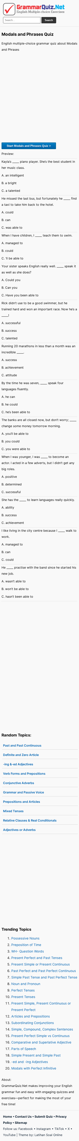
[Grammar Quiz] (33, 9)
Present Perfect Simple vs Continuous (40, 1036)
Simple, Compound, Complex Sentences (42, 1029)
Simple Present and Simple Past (36, 1055)
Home (7, 1116)
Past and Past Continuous (22, 745)
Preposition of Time (26, 945)
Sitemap (21, 1123)
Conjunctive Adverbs (18, 783)
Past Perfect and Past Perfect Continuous (43, 971)
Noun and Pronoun (25, 984)
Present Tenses (23, 997)
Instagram (43, 1129)
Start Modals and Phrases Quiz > (29, 145)
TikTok (59, 1129)
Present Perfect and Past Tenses (36, 958)
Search (49, 20)
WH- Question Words (27, 951)
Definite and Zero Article (21, 755)
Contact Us (23, 1116)
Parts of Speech (23, 1049)
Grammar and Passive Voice (23, 792)
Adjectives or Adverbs (19, 830)
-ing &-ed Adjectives (18, 764)
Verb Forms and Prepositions (24, 773)
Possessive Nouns (25, 938)
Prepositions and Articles (21, 802)
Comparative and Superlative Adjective (41, 1042)
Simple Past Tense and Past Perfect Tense (44, 977)
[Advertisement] (39, 96)
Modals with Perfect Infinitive (33, 1068)
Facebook (25, 1129)
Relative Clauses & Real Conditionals (30, 820)
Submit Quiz (44, 1116)
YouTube (9, 1135)
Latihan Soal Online (48, 1135)
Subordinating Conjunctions (32, 1023)
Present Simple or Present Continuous (40, 964)
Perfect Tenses (23, 990)
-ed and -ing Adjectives (29, 1062)
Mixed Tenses (13, 811)
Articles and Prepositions (30, 1016)
